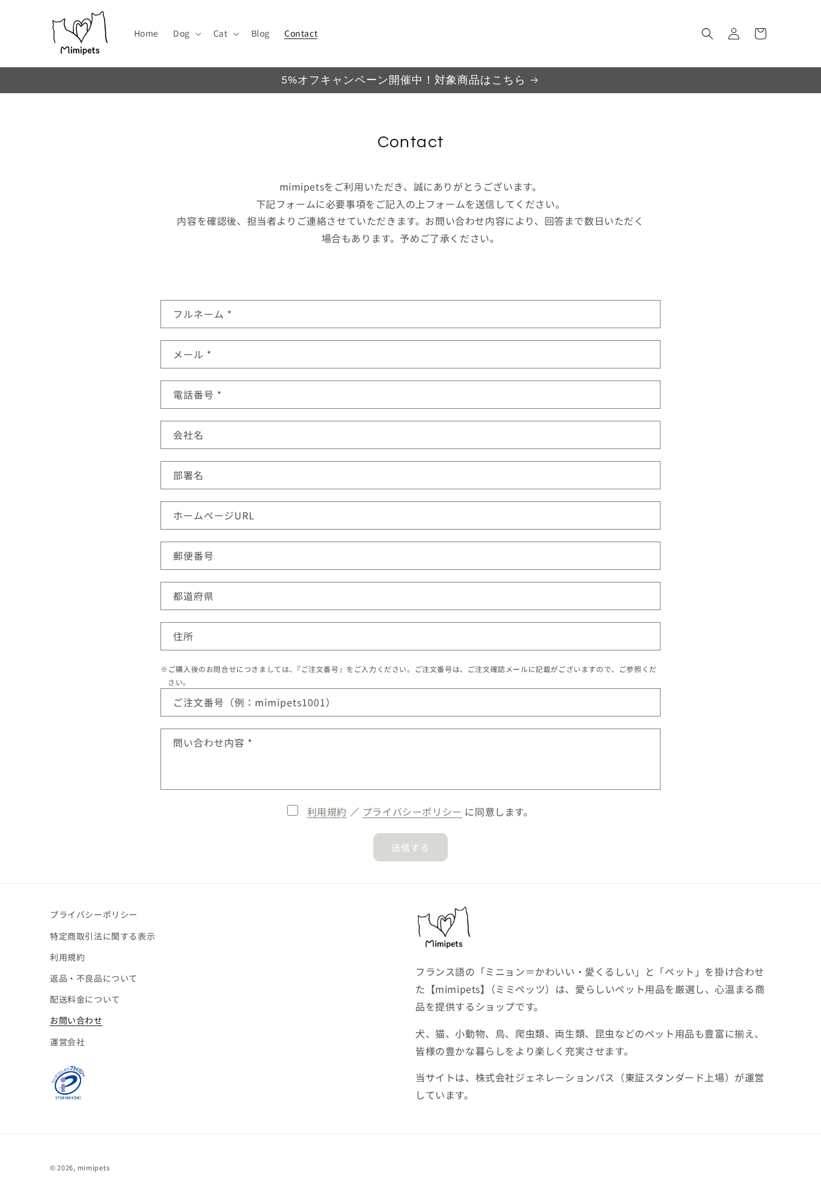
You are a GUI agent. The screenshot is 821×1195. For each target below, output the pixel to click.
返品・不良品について (94, 978)
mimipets (94, 1167)
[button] (186, 33)
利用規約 (327, 811)
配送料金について (85, 999)
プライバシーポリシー (412, 811)
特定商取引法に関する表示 (102, 936)
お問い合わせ (76, 1020)
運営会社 (67, 1042)
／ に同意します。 (420, 811)
